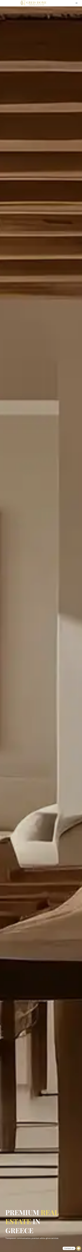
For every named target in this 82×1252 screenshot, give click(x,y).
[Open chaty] (78, 1248)
